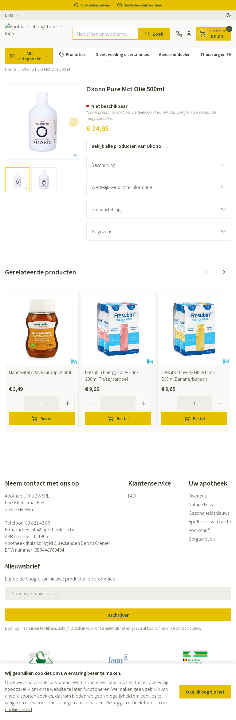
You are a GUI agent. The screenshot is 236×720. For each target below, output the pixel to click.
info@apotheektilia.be (53, 529)
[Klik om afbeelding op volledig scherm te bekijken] (42, 122)
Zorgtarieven (202, 539)
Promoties (76, 54)
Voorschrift (199, 530)
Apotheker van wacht (210, 521)
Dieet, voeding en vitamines (122, 54)
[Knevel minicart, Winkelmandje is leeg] (202, 33)
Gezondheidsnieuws (209, 513)
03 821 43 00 (37, 523)
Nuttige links (201, 504)
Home (10, 69)
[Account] (189, 34)
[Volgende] (74, 122)
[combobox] (106, 34)
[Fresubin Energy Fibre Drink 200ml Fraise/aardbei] (118, 328)
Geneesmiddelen (175, 54)
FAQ (132, 496)
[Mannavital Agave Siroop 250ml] (41, 328)
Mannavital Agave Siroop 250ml (40, 372)
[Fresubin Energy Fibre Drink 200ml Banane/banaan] (194, 328)
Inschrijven (118, 615)
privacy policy (188, 628)
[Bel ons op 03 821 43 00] (179, 34)
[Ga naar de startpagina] (35, 34)
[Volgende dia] (223, 272)
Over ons (197, 496)
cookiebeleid (18, 709)
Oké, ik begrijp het (205, 692)
